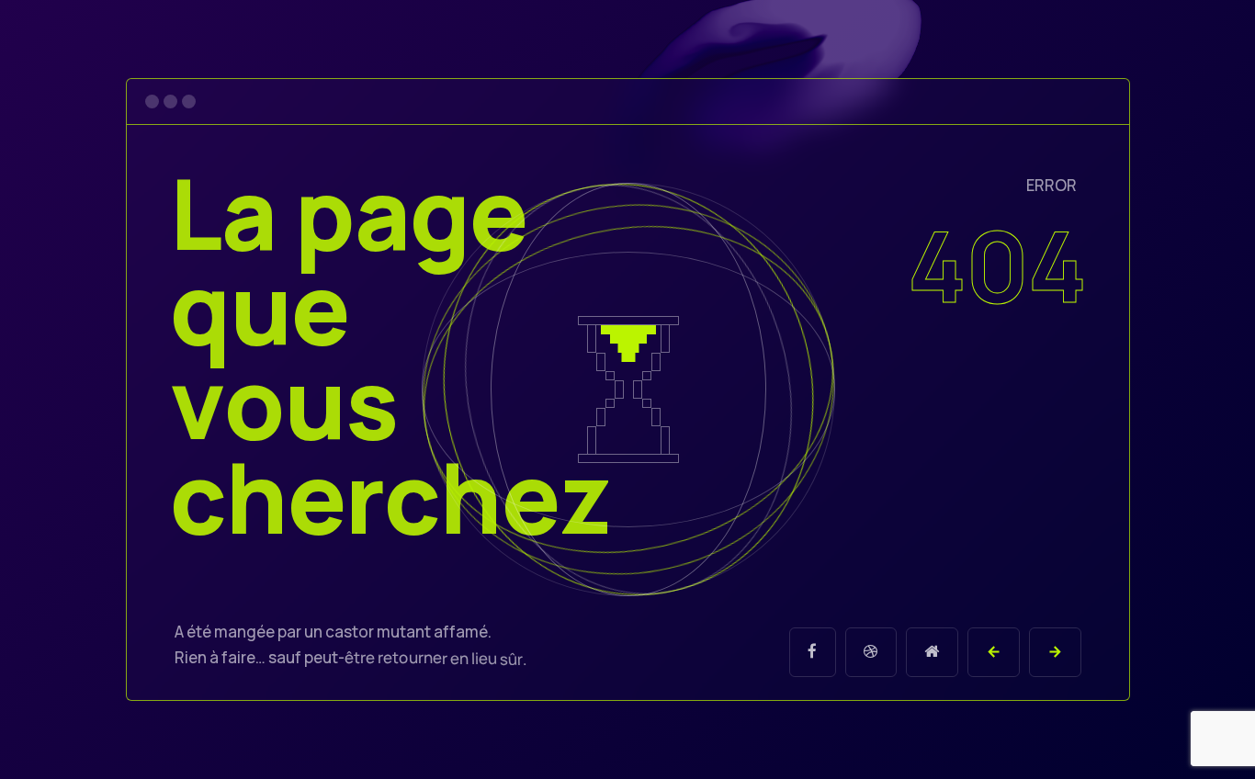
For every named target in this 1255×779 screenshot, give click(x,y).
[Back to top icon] (1167, 741)
